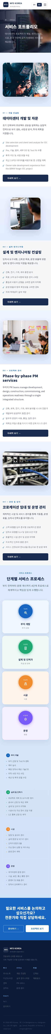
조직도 (6, 988)
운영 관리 (20, 988)
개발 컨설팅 (21, 973)
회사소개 (6, 973)
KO (39, 5)
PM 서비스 (20, 983)
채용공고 (36, 978)
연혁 (5, 983)
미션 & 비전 (8, 978)
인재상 (35, 973)
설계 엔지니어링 (22, 978)
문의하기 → (13, 928)
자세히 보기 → (14, 178)
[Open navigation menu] (45, 4)
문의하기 (6, 1006)
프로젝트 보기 (37, 928)
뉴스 (5, 1001)
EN (34, 5)
